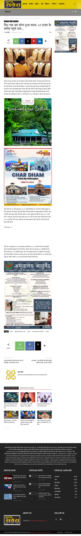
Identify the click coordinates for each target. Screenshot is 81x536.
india (28, 331)
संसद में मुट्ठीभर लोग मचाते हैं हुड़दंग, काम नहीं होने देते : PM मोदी (44, 422)
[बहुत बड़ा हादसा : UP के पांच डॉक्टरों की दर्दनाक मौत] (11, 415)
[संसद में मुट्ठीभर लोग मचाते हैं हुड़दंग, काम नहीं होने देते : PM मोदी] (44, 415)
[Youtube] (75, 11)
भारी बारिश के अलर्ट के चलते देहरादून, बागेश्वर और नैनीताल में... (19, 478)
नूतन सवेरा (8, 32)
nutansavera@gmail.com (38, 520)
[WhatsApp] (16, 41)
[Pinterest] (34, 41)
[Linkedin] (40, 41)
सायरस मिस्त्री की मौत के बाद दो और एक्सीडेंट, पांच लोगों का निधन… (13, 362)
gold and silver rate (20, 331)
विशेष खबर (8, 12)
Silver (47, 331)
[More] (46, 41)
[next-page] (8, 428)
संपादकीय (61, 4)
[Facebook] (72, 11)
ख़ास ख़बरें (11, 18)
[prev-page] (5, 428)
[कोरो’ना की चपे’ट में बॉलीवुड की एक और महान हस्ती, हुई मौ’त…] (33, 477)
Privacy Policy (68, 532)
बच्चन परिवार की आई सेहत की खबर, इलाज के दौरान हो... (44, 486)
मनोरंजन (54, 4)
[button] (74, 4)
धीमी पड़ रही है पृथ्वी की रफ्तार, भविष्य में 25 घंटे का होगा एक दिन (11, 406)
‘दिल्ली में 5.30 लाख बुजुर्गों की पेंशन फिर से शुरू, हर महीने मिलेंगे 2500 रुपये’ (27, 422)
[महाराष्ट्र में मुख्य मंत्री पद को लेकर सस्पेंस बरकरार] (44, 397)
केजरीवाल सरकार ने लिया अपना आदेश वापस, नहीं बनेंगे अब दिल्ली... (45, 495)
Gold (11, 331)
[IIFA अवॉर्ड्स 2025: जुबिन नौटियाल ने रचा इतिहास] (28, 397)
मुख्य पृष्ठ (25, 4)
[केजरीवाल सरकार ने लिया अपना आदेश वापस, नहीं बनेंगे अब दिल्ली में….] (33, 495)
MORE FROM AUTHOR (27, 388)
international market (38, 331)
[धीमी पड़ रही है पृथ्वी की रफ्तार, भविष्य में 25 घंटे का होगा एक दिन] (11, 397)
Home (5, 18)
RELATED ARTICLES (11, 388)
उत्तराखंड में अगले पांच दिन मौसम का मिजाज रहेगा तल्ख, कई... (19, 487)
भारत (11, 21)
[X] (28, 41)
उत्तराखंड (31, 4)
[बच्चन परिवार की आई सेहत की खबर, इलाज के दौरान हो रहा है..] (33, 485)
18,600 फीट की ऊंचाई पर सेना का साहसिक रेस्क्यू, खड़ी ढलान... (19, 496)
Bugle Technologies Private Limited (40, 532)
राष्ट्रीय (36, 4)
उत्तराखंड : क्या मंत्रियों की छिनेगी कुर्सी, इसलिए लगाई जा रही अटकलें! (41, 362)
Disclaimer (60, 532)
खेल (42, 4)
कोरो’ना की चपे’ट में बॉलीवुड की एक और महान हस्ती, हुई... (45, 477)
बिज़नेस (47, 4)
